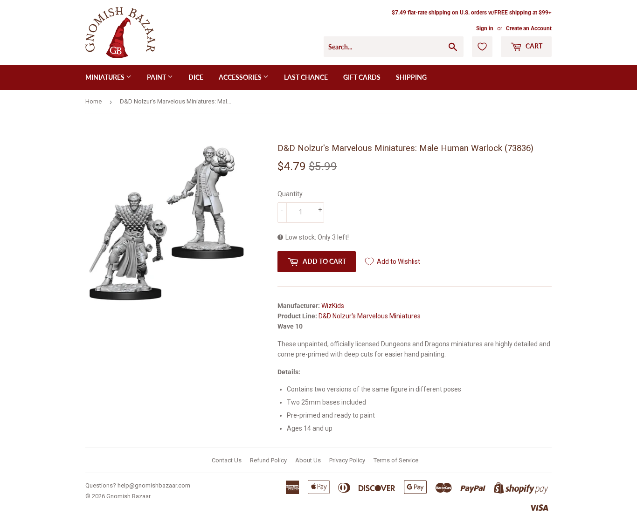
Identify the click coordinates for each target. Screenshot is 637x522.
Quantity (290, 194)
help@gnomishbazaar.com (154, 485)
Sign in (484, 28)
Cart (533, 46)
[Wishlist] (482, 46)
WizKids (332, 305)
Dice (195, 77)
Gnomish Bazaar (128, 496)
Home (93, 101)
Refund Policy (268, 460)
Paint (157, 77)
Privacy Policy (347, 460)
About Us (308, 460)
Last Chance (306, 77)
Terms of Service (396, 460)
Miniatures (105, 77)
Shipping (411, 77)
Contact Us (227, 460)
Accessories (241, 77)
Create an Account (529, 28)
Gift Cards (362, 77)
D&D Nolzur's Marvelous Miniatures (369, 316)
